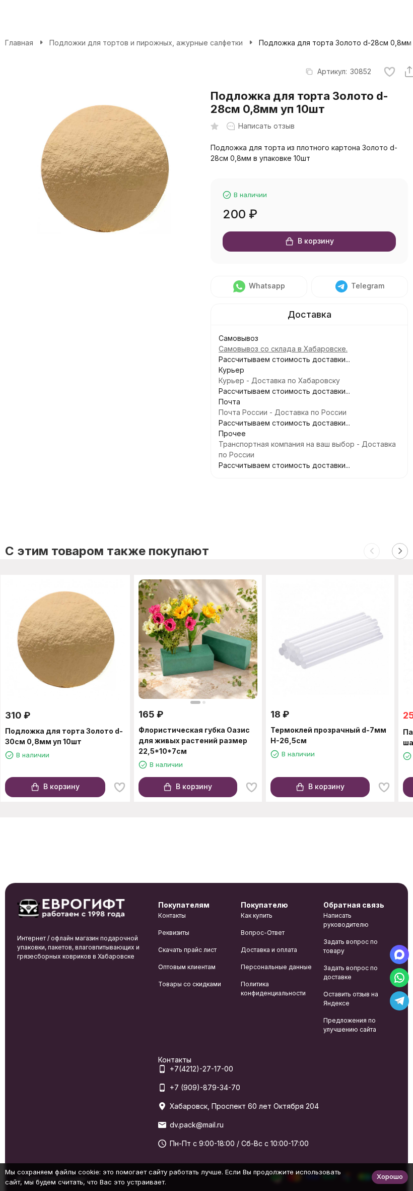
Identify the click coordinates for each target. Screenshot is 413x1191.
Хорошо (390, 1176)
